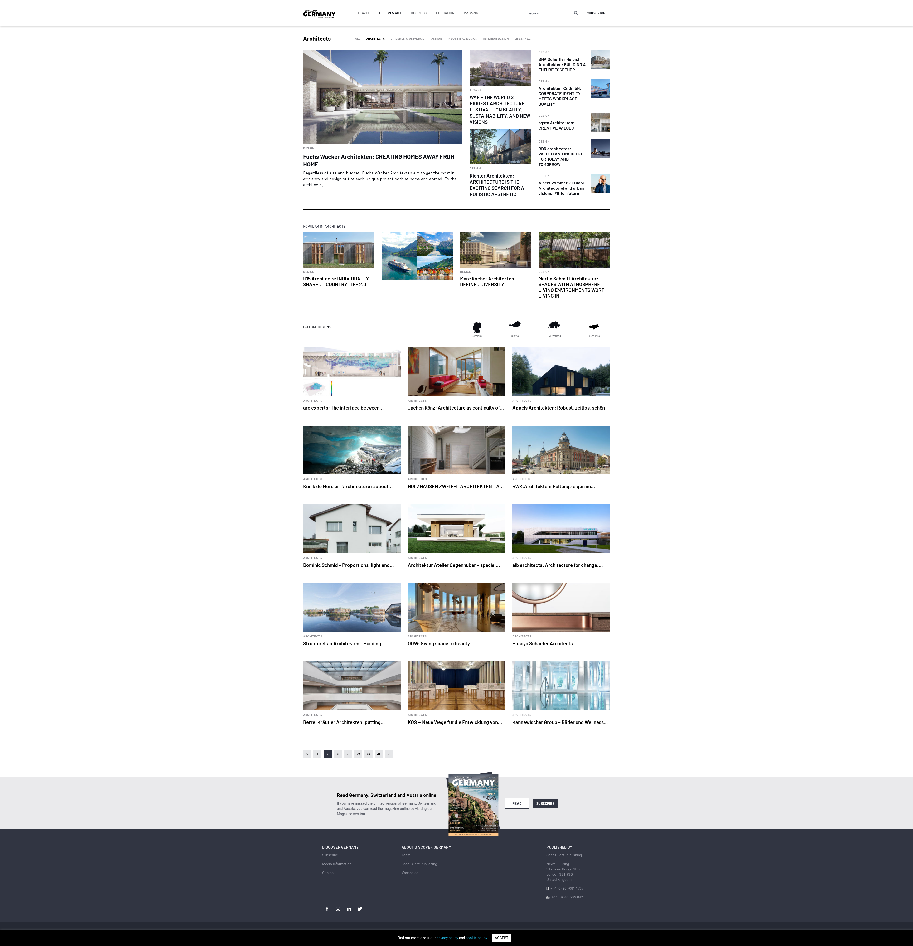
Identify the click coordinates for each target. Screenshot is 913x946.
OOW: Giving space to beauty (439, 643)
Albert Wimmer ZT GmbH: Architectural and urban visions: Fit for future (563, 188)
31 (379, 754)
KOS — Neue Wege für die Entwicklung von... (455, 722)
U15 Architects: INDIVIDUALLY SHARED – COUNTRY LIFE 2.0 (336, 281)
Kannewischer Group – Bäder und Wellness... (560, 722)
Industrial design (463, 38)
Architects (375, 38)
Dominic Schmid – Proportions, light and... (348, 565)
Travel (475, 90)
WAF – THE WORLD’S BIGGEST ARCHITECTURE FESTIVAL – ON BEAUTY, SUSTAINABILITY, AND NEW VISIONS (500, 109)
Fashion (436, 38)
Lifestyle (523, 38)
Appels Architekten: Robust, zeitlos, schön (558, 407)
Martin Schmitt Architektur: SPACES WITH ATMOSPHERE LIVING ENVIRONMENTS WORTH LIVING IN (573, 287)
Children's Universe (407, 38)
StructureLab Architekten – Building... (344, 643)
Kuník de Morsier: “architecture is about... (348, 486)
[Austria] (515, 327)
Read (517, 803)
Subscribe (596, 13)
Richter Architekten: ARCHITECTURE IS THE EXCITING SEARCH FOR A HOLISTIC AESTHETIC (497, 185)
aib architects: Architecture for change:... (557, 565)
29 (358, 754)
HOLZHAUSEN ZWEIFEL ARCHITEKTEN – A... (456, 486)
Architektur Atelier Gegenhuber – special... (454, 565)
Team (406, 855)
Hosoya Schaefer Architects (542, 643)
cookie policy (476, 938)
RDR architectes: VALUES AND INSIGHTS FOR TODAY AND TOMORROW (560, 156)
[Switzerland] (554, 327)
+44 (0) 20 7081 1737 (566, 888)
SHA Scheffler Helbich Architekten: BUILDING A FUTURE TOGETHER (562, 64)
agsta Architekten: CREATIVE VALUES (556, 125)
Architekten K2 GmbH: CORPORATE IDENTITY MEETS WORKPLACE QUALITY (560, 96)
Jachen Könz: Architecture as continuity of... (456, 407)
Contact (328, 873)
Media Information (336, 864)
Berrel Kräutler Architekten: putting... (344, 722)
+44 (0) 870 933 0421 (568, 897)
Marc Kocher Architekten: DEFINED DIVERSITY (488, 281)
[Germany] (477, 327)
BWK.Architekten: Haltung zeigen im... (553, 486)
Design (308, 148)
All (358, 38)
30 (368, 754)
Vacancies (410, 873)
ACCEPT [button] (501, 938)
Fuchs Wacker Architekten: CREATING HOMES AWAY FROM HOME (379, 160)
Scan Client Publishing (419, 864)
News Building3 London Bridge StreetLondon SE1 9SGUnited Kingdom (564, 872)
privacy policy (447, 938)
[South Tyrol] (594, 327)
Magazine (472, 13)
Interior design (496, 38)
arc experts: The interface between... (343, 407)
